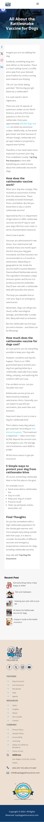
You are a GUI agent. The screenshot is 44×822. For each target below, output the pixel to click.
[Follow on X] (16, 667)
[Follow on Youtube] (29, 667)
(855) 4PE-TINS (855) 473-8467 (24, 768)
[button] (3, 9)
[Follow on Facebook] (9, 667)
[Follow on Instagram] (22, 667)
